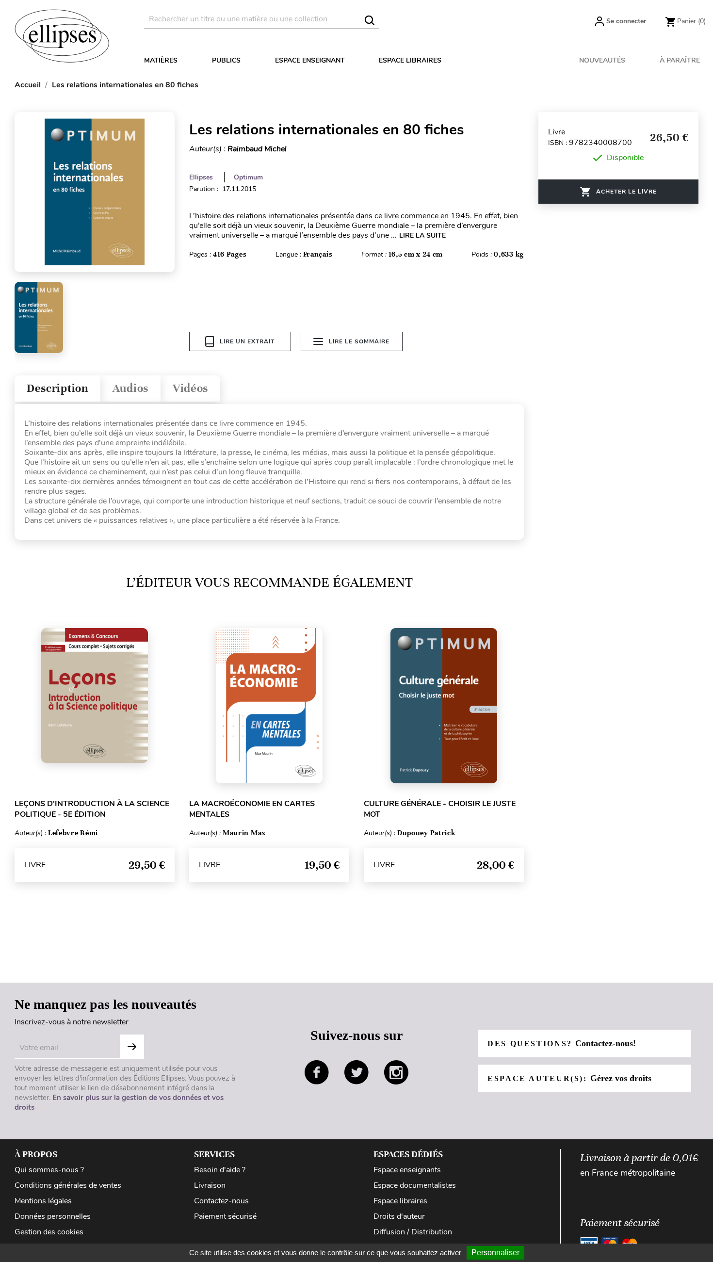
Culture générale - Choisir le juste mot (440, 809)
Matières (161, 60)
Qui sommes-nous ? (49, 1170)
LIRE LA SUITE (422, 235)
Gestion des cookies (49, 1232)
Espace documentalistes (414, 1185)
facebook (317, 1072)
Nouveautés (602, 60)
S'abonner (132, 1047)
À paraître (680, 60)
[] (369, 20)
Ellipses (201, 177)
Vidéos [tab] (190, 388)
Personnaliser (495, 1252)
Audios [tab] (130, 388)
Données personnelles (53, 1216)
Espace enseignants (407, 1170)
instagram (396, 1072)
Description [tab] (57, 388)
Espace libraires (410, 60)
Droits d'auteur (399, 1216)
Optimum (248, 177)
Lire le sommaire (359, 341)
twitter (356, 1072)
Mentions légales (43, 1201)
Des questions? (561, 1043)
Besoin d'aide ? (219, 1170)
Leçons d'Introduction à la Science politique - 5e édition (92, 809)
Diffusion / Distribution (412, 1232)
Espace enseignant (310, 60)
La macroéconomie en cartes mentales (252, 809)
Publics (226, 60)
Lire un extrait (247, 341)
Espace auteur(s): (569, 1078)
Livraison (210, 1185)
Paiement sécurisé (225, 1216)
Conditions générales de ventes (68, 1185)
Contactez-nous (221, 1201)
